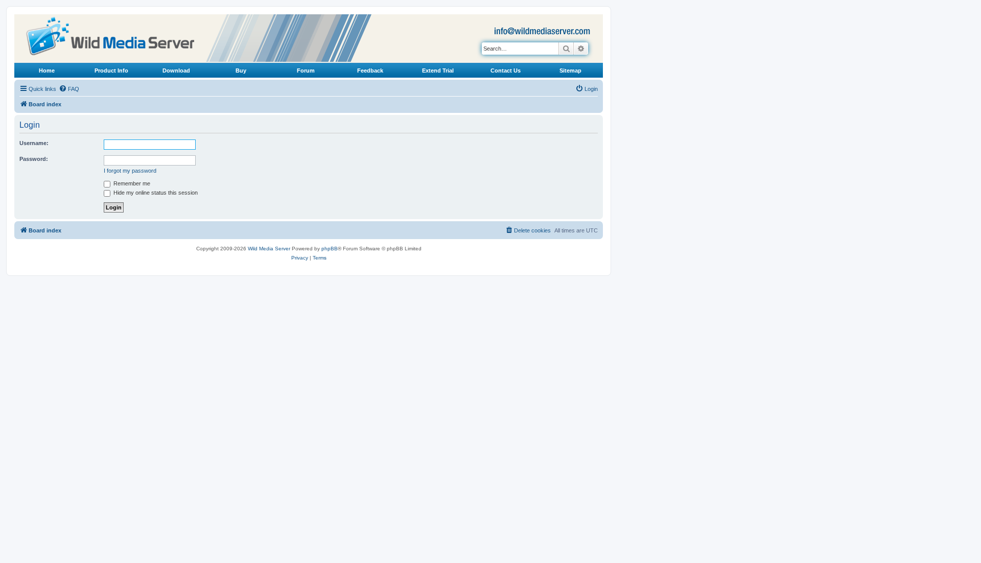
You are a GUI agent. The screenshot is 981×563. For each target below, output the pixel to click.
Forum (306, 70)
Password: (33, 159)
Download (176, 70)
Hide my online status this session (155, 193)
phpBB (329, 248)
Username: (34, 143)
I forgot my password (130, 171)
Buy (241, 70)
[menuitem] (69, 89)
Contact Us (506, 70)
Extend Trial (438, 70)
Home (47, 70)
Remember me (131, 183)
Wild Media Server (269, 248)
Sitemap (570, 70)
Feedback (370, 70)
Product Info (111, 70)
